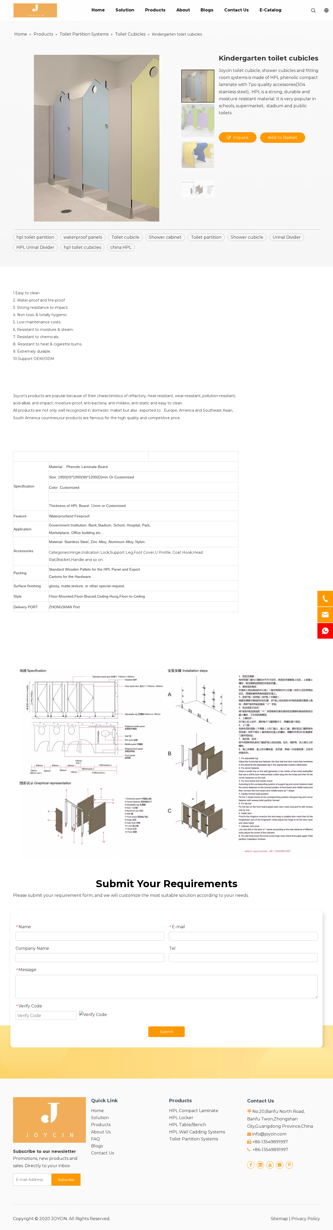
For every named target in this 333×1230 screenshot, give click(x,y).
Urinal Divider (287, 237)
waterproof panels (82, 237)
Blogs (207, 10)
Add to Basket (282, 137)
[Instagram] (279, 1164)
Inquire (240, 137)
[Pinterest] (289, 1164)
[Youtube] (270, 1164)
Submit (166, 1032)
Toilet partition (206, 237)
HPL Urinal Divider (35, 247)
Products (155, 10)
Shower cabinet (165, 237)
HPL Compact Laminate (193, 1110)
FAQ (95, 1139)
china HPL (120, 247)
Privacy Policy (305, 1218)
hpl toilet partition (35, 237)
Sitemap (279, 1218)
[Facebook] (250, 1164)
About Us (101, 1131)
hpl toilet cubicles (82, 247)
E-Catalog (270, 10)
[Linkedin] (260, 1164)
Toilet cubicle (125, 237)
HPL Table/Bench (187, 1124)
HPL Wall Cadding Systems (197, 1131)
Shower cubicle (247, 237)
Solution (125, 10)
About (183, 10)
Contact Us (236, 10)
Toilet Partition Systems (193, 1139)
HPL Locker (181, 1117)
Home (98, 10)
